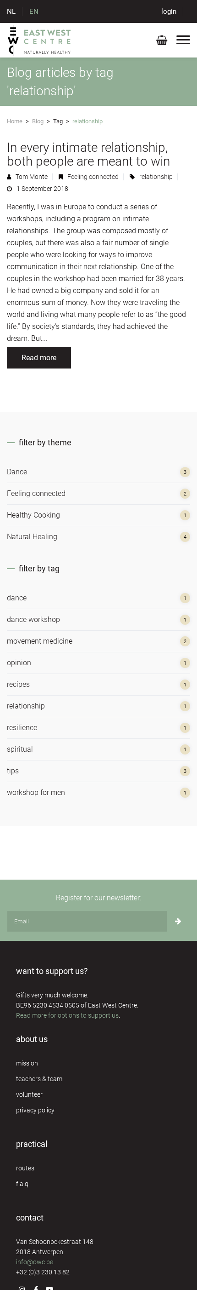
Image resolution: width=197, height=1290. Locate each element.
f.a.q (22, 1183)
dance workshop (33, 619)
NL (11, 11)
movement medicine (39, 641)
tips (13, 770)
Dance (17, 471)
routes (25, 1168)
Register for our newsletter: (98, 897)
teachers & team (39, 1079)
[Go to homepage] (39, 40)
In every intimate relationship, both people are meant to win (88, 154)
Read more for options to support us (67, 1015)
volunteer (29, 1094)
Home (14, 121)
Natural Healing (32, 536)
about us (32, 1039)
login (168, 11)
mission (27, 1063)
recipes (18, 684)
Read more (39, 357)
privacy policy (35, 1110)
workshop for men (36, 792)
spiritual (20, 749)
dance (17, 597)
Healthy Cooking (33, 515)
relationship (156, 176)
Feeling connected (93, 176)
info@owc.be (34, 1262)
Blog (38, 121)
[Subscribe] (178, 921)
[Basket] (161, 42)
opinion (19, 662)
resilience (22, 727)
